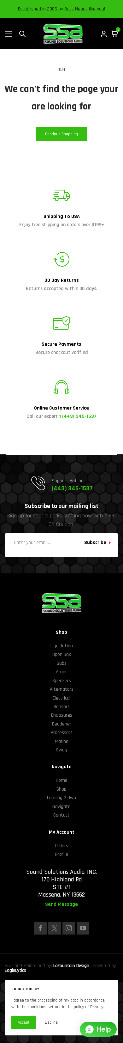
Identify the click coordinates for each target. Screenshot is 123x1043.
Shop (61, 789)
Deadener (61, 724)
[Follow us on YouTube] (83, 928)
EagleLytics (15, 970)
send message (61, 904)
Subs (62, 663)
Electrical (61, 698)
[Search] (22, 34)
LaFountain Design (71, 966)
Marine (61, 741)
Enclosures (61, 715)
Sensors (62, 706)
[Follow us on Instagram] (68, 928)
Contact (61, 815)
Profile (61, 854)
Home (61, 780)
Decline (51, 1022)
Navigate (61, 806)
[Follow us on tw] (54, 928)
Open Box (61, 654)
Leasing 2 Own (61, 797)
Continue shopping (61, 134)
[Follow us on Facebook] (40, 928)
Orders (61, 845)
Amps (61, 672)
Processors (62, 732)
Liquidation (61, 646)
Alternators (61, 689)
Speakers (61, 680)
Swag (61, 750)
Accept (24, 1022)
